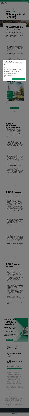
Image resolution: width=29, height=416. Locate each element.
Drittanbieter (5, 76)
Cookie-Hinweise (12, 75)
